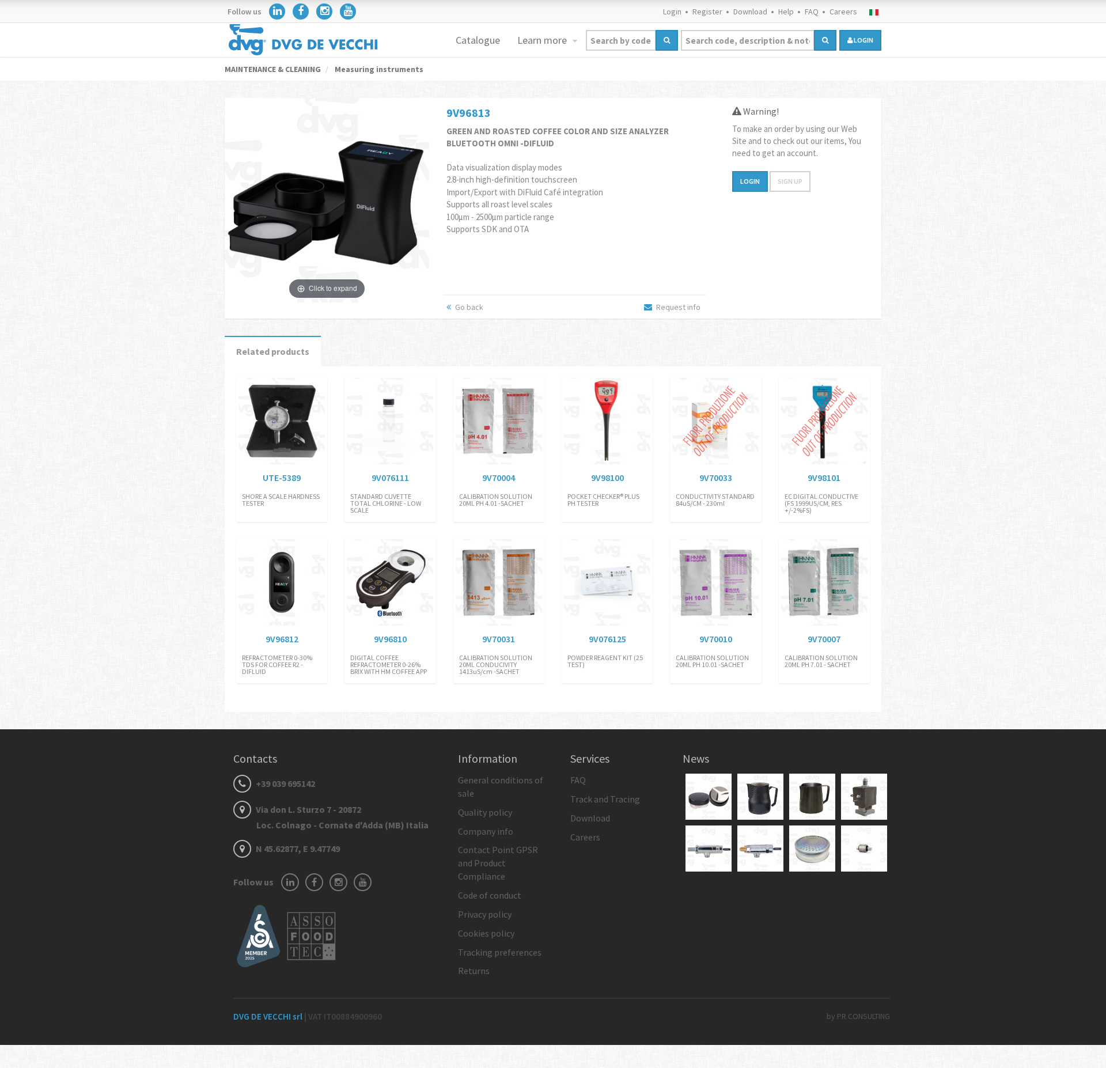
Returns (474, 970)
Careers (843, 11)
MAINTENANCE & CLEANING (273, 69)
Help (786, 11)
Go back (468, 307)
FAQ (812, 11)
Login (672, 11)
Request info (677, 307)
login (863, 40)
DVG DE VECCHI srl (268, 1016)
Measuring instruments (378, 69)
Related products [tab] (272, 351)
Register (707, 11)
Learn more (543, 40)
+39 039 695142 (284, 783)
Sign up (790, 181)
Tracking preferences (499, 952)
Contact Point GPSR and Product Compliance (498, 863)
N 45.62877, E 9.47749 (297, 848)
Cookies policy (486, 933)
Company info (485, 831)
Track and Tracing (605, 799)
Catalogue (478, 40)
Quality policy (485, 812)
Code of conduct (489, 895)
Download (750, 11)
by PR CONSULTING (858, 1016)
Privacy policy (485, 914)
